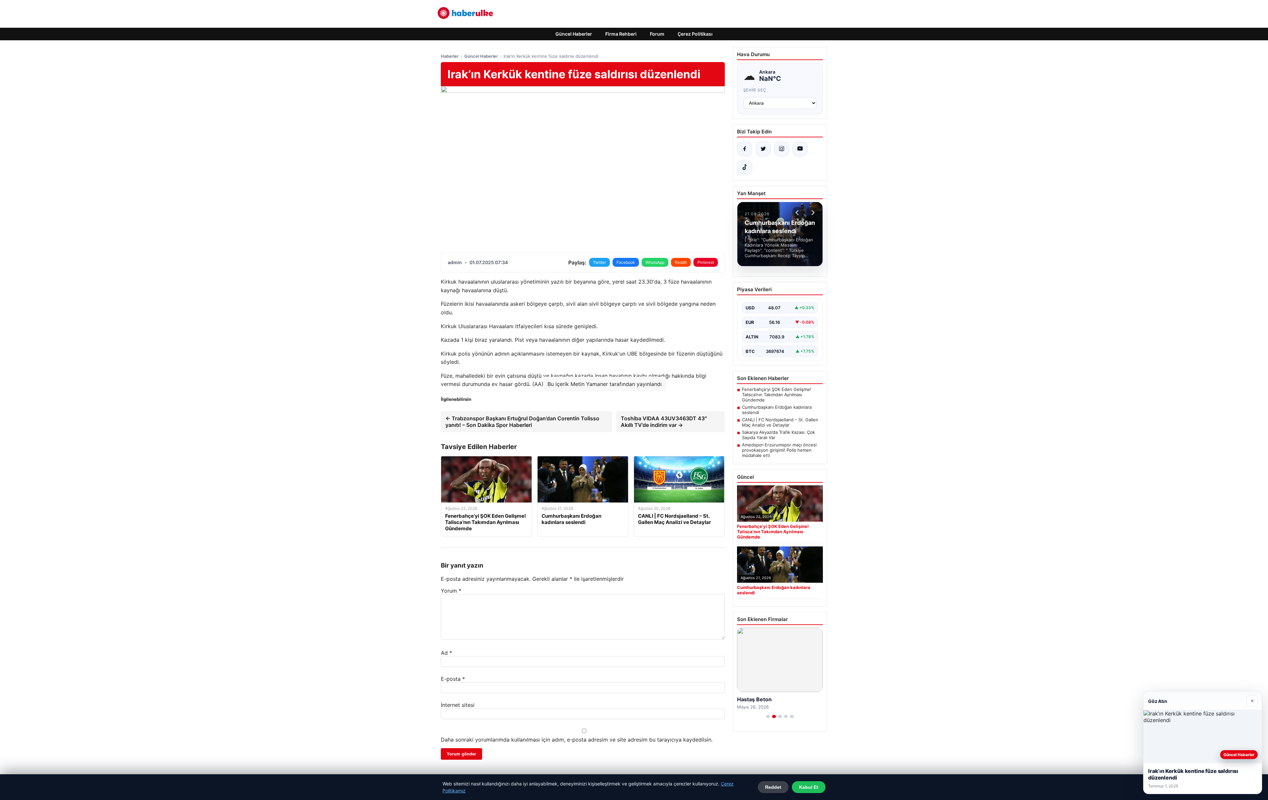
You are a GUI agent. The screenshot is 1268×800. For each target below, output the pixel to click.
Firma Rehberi (621, 34)
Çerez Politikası (695, 34)
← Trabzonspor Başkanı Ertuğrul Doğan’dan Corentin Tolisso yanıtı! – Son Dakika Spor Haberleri (522, 421)
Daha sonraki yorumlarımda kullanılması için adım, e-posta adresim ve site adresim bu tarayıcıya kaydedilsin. (577, 739)
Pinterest (705, 262)
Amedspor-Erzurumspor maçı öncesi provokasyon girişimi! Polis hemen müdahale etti (779, 450)
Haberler (450, 56)
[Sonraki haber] (812, 212)
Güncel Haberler (573, 34)
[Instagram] (781, 149)
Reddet (773, 787)
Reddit (681, 262)
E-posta (453, 679)
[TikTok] (744, 167)
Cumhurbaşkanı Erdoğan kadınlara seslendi (777, 409)
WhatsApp (655, 262)
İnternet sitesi (458, 705)
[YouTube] (800, 149)
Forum (657, 34)
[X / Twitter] (763, 149)
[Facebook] (744, 149)
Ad (446, 652)
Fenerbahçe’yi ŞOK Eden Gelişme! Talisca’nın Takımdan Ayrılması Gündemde (776, 394)
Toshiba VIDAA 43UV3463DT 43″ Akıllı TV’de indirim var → (664, 421)
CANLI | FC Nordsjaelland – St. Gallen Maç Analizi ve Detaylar (780, 422)
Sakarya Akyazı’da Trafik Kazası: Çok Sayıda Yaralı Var (778, 435)
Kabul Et (808, 787)
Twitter (599, 262)
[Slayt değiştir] (768, 716)
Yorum (451, 590)
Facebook (625, 262)
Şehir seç (755, 89)
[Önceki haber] (798, 212)
